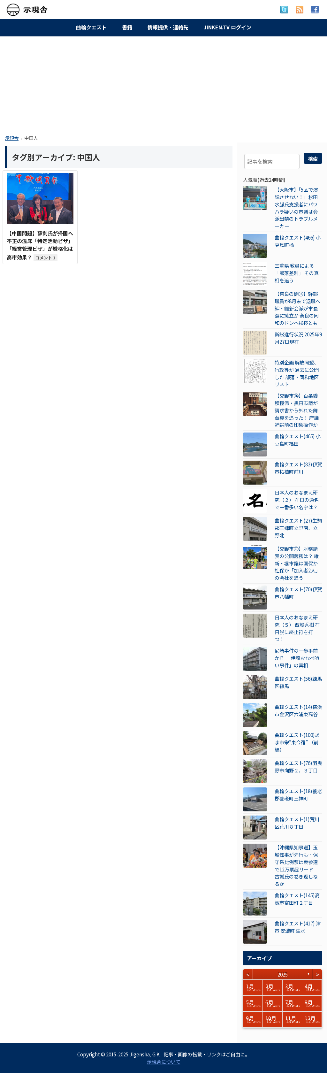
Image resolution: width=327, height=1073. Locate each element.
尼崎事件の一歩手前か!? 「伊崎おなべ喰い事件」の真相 (297, 658)
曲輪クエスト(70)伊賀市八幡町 (298, 593)
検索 (313, 158)
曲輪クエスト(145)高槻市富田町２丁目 (297, 899)
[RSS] (300, 10)
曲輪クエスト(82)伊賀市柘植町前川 (298, 468)
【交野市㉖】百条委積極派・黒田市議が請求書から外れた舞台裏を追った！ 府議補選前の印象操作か (297, 410)
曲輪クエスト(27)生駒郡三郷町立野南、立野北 (298, 528)
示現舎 (12, 137)
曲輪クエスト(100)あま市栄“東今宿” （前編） (297, 742)
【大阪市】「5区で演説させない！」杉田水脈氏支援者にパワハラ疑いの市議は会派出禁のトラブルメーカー (296, 207)
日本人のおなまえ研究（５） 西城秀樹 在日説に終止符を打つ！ (297, 628)
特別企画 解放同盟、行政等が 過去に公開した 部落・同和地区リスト (297, 373)
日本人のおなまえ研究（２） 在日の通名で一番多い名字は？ (297, 499)
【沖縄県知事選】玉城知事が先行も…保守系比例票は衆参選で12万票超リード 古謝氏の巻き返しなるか (296, 865)
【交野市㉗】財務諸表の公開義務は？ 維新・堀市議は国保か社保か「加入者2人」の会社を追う (297, 563)
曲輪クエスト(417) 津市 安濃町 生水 (298, 927)
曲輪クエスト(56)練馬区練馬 (298, 682)
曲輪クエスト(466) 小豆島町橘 (298, 241)
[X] (284, 10)
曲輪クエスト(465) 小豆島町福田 (298, 440)
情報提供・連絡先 (168, 27)
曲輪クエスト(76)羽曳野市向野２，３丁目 (298, 766)
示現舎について (163, 1061)
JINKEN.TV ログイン (227, 27)
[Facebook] (315, 10)
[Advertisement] (163, 83)
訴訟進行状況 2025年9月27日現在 (298, 338)
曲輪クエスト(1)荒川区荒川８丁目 (297, 823)
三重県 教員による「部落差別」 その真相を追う (297, 273)
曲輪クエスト (91, 27)
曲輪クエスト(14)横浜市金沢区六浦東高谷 (298, 710)
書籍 (127, 27)
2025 (283, 974)
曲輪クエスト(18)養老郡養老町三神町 (298, 794)
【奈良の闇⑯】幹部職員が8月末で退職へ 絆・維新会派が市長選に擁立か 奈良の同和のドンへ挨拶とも (297, 308)
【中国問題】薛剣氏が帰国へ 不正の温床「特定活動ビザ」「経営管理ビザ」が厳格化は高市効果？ (40, 245)
